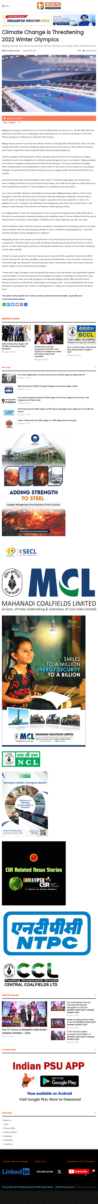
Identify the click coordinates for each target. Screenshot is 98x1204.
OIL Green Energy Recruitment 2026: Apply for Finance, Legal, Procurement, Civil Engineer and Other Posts (53, 398)
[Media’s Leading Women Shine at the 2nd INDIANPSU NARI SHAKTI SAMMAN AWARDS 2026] (58, 1023)
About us (7, 1120)
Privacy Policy (9, 1128)
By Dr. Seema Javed (11, 51)
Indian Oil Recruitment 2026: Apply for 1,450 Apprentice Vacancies (47, 420)
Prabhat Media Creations (85, 1187)
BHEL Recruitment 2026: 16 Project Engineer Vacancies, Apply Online (48, 386)
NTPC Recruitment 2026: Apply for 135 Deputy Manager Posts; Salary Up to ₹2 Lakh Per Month (56, 410)
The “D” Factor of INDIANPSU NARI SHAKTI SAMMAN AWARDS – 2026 (24, 1031)
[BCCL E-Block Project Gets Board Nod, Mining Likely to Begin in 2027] (81, 335)
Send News (8, 1140)
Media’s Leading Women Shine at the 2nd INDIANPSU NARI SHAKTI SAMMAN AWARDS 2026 (81, 1022)
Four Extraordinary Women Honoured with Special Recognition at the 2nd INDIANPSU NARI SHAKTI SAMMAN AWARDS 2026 (80, 1007)
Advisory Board (9, 1132)
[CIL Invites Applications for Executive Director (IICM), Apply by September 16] (9, 378)
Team (5, 1124)
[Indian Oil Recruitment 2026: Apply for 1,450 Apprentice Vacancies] (9, 424)
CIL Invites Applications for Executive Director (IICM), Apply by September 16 (51, 374)
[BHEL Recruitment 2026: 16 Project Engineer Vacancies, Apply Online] (9, 390)
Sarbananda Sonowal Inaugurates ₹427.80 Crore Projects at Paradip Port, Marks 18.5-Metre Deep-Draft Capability (48, 351)
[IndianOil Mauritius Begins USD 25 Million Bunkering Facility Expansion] (16, 333)
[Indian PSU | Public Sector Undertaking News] (49, 6)
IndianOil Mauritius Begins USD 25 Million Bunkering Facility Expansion (15, 346)
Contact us (8, 1144)
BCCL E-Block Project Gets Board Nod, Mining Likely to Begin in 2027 (81, 349)
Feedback (7, 1136)
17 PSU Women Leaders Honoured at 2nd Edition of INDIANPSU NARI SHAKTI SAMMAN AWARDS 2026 (80, 1035)
